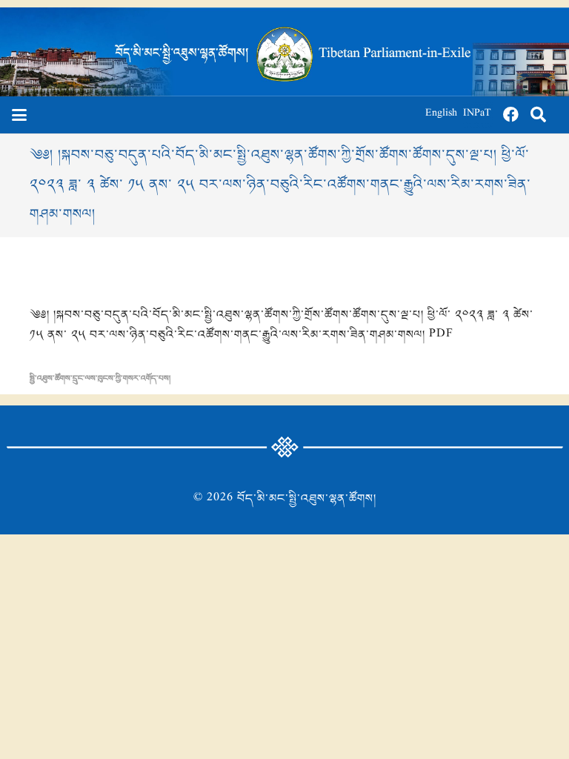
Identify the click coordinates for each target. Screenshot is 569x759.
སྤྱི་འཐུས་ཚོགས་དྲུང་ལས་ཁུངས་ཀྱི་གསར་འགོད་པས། (100, 379)
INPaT (477, 114)
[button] (19, 114)
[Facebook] (511, 114)
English (441, 114)
